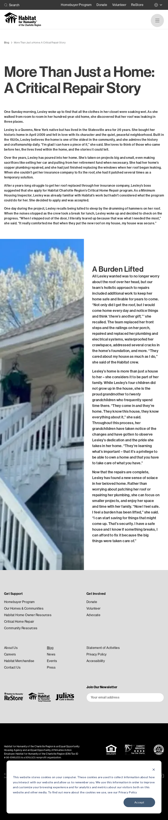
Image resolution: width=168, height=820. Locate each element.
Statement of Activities (103, 648)
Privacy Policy (127, 792)
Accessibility (95, 661)
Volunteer (119, 5)
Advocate (93, 615)
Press (51, 667)
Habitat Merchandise (19, 661)
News (51, 654)
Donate (101, 5)
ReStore (137, 5)
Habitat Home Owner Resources (27, 615)
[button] (157, 20)
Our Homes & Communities (23, 608)
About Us (11, 648)
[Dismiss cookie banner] (153, 769)
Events (52, 661)
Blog (50, 648)
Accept (139, 802)
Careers (10, 654)
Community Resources (20, 628)
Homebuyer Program (76, 5)
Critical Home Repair (19, 622)
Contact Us (12, 667)
